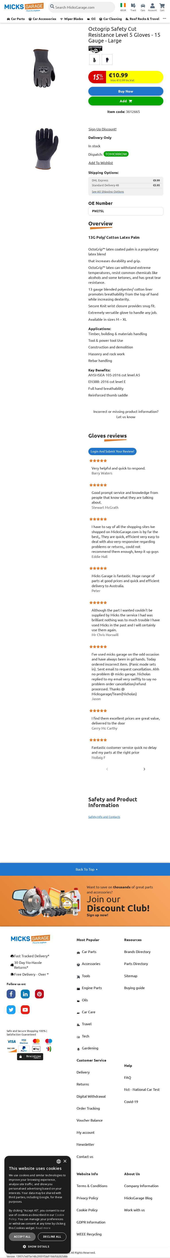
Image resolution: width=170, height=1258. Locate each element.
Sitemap (130, 976)
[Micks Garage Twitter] (14, 1012)
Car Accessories (44, 19)
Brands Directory (137, 952)
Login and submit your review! (112, 451)
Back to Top (85, 869)
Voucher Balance (90, 1120)
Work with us (134, 1210)
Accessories (91, 964)
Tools (86, 976)
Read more (43, 1228)
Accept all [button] (22, 1237)
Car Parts (18, 19)
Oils (85, 1000)
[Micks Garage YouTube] (28, 1012)
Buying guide (134, 988)
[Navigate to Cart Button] (162, 5)
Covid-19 (131, 1102)
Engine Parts (92, 988)
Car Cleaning (112, 19)
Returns (83, 1084)
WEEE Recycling (89, 1234)
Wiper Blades (73, 19)
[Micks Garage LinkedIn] (28, 996)
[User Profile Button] (152, 5)
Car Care (88, 1012)
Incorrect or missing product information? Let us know (125, 414)
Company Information (141, 1186)
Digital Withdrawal (91, 1096)
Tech (85, 1036)
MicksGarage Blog (138, 1198)
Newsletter (85, 1144)
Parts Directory (136, 964)
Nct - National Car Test (142, 1089)
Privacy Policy (87, 1198)
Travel (86, 1024)
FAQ (127, 1077)
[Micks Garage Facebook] (14, 996)
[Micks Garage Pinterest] (42, 996)
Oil (93, 19)
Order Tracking (88, 1108)
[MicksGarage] (24, 7)
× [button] (64, 1161)
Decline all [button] (52, 1237)
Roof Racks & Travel (144, 19)
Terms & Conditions (92, 1186)
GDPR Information (91, 1222)
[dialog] (37, 1205)
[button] (37, 1246)
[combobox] (58, 1161)
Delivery (83, 1072)
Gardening (90, 1048)
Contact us (85, 1157)
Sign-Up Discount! (102, 129)
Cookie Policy (87, 1210)
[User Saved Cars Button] (143, 5)
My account (86, 1132)
